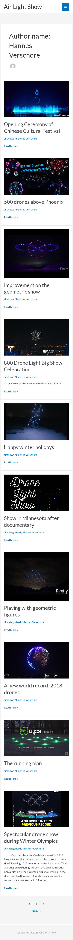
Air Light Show (23, 6)
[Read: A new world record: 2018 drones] (36, 659)
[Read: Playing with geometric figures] (36, 576)
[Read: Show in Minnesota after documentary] (36, 492)
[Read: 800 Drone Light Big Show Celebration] (36, 337)
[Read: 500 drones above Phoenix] (36, 176)
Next (36, 910)
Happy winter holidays (29, 447)
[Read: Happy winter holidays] (36, 421)
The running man (23, 763)
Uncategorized (12, 532)
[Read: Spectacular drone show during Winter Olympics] (36, 808)
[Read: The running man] (36, 737)
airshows (9, 138)
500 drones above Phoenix (33, 202)
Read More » (11, 146)
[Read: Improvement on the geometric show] (36, 253)
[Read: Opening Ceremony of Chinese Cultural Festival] (36, 98)
